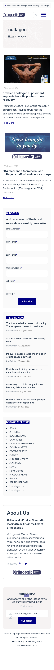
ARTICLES (15, 431)
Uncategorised (17, 486)
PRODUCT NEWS (18, 474)
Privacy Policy (18, 641)
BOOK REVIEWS (18, 435)
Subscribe (27, 301)
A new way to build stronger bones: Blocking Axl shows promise (30, 5)
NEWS (13, 466)
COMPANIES (16, 439)
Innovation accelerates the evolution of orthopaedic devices (26, 355)
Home (11, 36)
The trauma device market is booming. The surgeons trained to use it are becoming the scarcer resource (26, 326)
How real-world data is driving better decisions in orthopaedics (25, 401)
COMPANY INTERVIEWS (22, 443)
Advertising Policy (34, 641)
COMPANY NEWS (18, 447)
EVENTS (14, 455)
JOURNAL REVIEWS (19, 459)
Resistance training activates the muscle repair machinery (24, 371)
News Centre (16, 470)
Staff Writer (11, 330)
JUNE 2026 (15, 463)
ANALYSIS (15, 428)
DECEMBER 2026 (18, 451)
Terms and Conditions (27, 645)
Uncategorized (17, 490)
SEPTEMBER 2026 (19, 482)
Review (13, 478)
